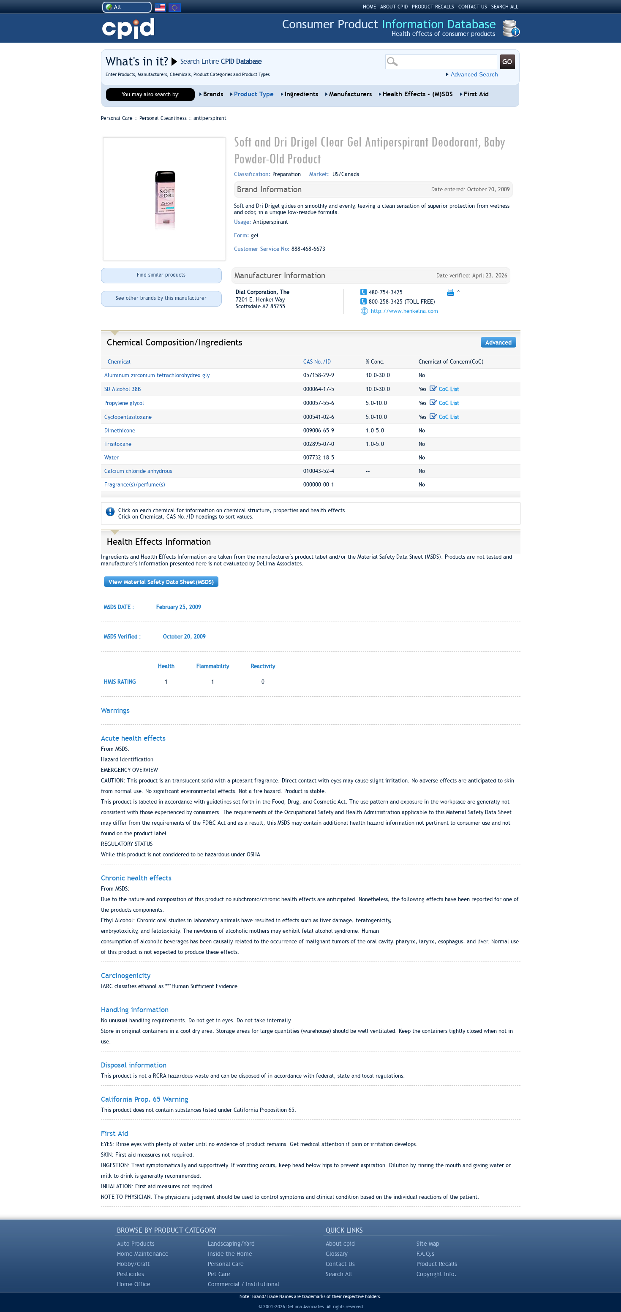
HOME (369, 7)
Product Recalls (437, 1263)
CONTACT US (472, 7)
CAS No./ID (317, 362)
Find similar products (161, 275)
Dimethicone (119, 430)
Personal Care (226, 1263)
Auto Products (136, 1243)
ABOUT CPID (394, 7)
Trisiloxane (117, 444)
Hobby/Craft (133, 1263)
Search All (339, 1274)
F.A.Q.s (425, 1253)
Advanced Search (474, 74)
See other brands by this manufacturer (161, 298)
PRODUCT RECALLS (433, 7)
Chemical (119, 362)
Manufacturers (350, 94)
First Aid (476, 94)
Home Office (133, 1284)
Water (111, 457)
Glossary (337, 1253)
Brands (213, 94)
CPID (128, 29)
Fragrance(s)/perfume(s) (134, 484)
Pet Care (219, 1274)
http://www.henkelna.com (404, 311)
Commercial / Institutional (243, 1284)
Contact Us (340, 1263)
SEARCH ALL (504, 7)
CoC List (448, 389)
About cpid (340, 1243)
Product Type (254, 94)
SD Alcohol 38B (122, 389)
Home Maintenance (143, 1253)
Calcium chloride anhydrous (138, 471)
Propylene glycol (124, 403)
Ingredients (301, 94)
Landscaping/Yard (231, 1243)
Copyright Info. (437, 1274)
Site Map (428, 1243)
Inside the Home (230, 1253)
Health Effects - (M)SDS (418, 94)
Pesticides (130, 1274)
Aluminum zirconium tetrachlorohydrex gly (157, 375)
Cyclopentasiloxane (128, 417)
